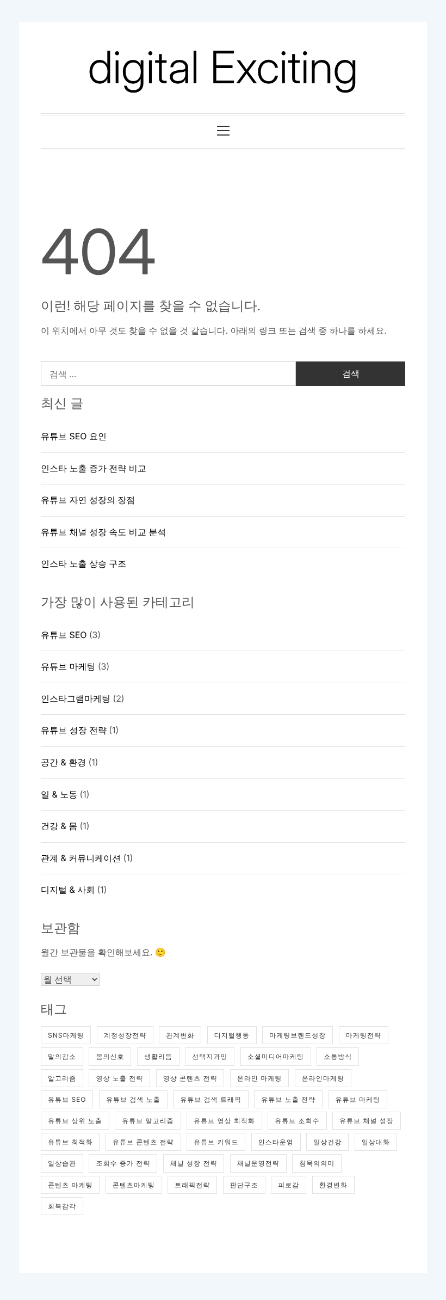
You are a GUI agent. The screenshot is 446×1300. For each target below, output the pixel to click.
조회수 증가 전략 (123, 1163)
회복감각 (62, 1206)
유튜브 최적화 (70, 1142)
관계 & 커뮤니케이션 (81, 858)
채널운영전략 (258, 1163)
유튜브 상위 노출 (75, 1121)
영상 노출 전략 (119, 1078)
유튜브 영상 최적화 (224, 1121)
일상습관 (62, 1163)
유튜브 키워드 (216, 1142)
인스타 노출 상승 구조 (83, 563)
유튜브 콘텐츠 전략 (143, 1142)
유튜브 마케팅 (68, 666)
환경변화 (333, 1185)
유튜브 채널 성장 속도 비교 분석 (103, 531)
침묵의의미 (316, 1163)
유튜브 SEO (63, 634)
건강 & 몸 (59, 825)
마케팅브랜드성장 (297, 1035)
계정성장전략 (125, 1035)
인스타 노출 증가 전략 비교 (93, 468)
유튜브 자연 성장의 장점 (88, 499)
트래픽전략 (192, 1185)
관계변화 (180, 1035)
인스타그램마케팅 (75, 698)
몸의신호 (110, 1056)
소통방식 (338, 1056)
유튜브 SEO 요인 (74, 436)
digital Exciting (223, 67)
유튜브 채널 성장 (366, 1121)
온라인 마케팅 (259, 1078)
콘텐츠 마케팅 (70, 1185)
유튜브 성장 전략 (74, 730)
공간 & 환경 (63, 762)
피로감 (288, 1185)
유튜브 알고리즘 (148, 1121)
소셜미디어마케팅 (275, 1056)
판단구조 (244, 1185)
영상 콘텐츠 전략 (190, 1078)
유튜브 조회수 (297, 1121)
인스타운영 (276, 1142)
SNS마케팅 (66, 1035)
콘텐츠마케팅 (134, 1185)
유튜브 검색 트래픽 (210, 1099)
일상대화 (376, 1142)
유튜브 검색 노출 (133, 1099)
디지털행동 (232, 1035)
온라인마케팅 (323, 1078)
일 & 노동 (59, 794)
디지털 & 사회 (68, 889)
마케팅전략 (363, 1035)
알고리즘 (62, 1078)
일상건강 (327, 1142)
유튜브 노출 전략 (288, 1099)
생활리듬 (158, 1056)
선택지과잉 (209, 1056)
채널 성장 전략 (194, 1163)
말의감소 (62, 1056)
